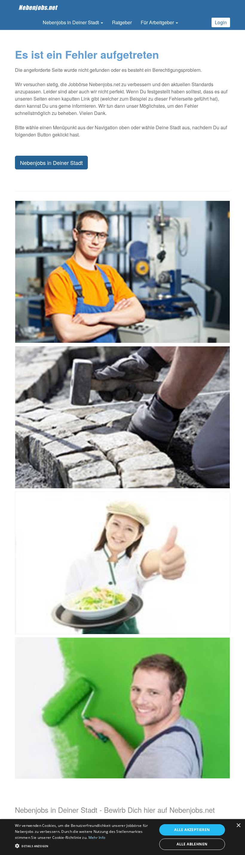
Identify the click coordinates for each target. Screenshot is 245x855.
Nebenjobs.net (38, 7)
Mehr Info (96, 837)
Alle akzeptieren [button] (192, 829)
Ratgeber (122, 22)
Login (221, 22)
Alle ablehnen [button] (192, 844)
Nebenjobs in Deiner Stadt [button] (71, 22)
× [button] (238, 825)
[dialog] (122, 837)
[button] (84, 845)
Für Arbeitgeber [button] (158, 22)
